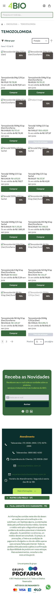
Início (2, 24)
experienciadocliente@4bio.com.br (29, 474)
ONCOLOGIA (11, 24)
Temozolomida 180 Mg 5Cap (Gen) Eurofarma (13, 319)
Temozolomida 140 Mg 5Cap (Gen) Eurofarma (40, 271)
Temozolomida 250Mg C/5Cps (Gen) (37, 319)
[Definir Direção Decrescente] (51, 40)
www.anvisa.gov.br (26, 555)
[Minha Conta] (44, 5)
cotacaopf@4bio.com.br (29, 465)
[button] (8, 40)
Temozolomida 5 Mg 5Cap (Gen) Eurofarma (12, 271)
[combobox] (27, 15)
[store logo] (17, 6)
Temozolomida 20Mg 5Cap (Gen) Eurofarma (39, 79)
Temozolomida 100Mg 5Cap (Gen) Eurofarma (12, 127)
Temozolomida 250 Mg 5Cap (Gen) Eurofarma (40, 223)
